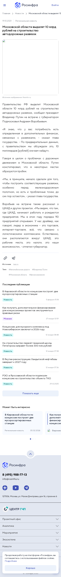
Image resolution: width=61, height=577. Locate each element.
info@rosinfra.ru (10, 479)
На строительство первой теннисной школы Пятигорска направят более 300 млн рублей (27, 344)
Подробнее (11, 561)
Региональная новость (26, 21)
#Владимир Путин (39, 270)
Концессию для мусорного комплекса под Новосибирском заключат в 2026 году (25, 328)
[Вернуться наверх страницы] (30, 454)
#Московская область (18, 275)
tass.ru (15, 264)
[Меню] (4, 5)
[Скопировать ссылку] (5, 258)
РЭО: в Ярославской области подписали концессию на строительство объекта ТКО (26, 377)
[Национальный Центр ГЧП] (14, 509)
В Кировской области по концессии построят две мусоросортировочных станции (30, 293)
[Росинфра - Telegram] (26, 487)
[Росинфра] (14, 465)
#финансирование (37, 275)
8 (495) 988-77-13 (14, 475)
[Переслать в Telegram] (14, 258)
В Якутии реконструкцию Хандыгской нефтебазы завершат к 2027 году (29, 360)
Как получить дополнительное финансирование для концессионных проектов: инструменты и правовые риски (29, 310)
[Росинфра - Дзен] (4, 487)
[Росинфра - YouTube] (16, 487)
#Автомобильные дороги (19, 270)
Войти (55, 5)
